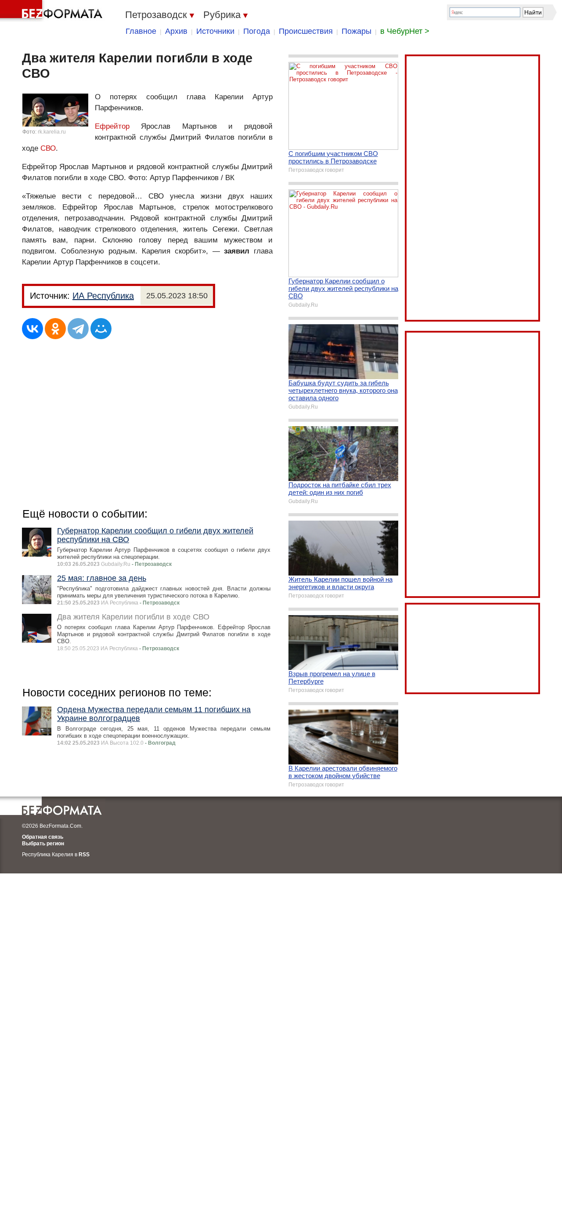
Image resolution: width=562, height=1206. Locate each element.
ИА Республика (103, 296)
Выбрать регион (43, 843)
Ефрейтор (112, 126)
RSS (84, 854)
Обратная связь (42, 837)
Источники (215, 31)
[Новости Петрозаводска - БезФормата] (52, 11)
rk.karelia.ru (52, 132)
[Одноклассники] (55, 328)
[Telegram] (78, 328)
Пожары (356, 31)
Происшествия (306, 31)
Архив (176, 31)
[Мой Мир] (101, 328)
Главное (141, 31)
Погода (256, 31)
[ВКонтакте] (32, 328)
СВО (48, 148)
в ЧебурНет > (404, 31)
